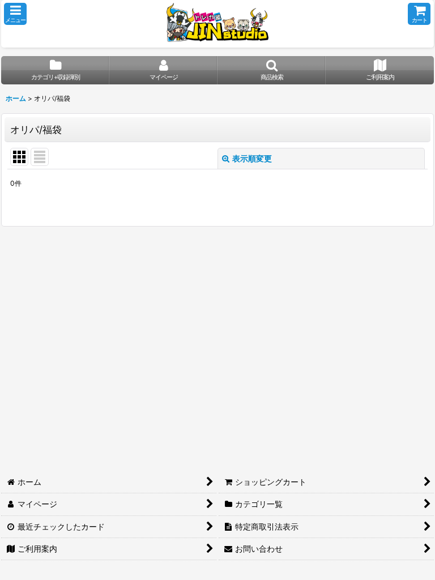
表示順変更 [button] (252, 158)
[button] (15, 14)
